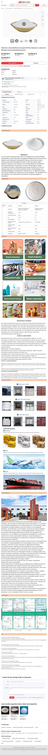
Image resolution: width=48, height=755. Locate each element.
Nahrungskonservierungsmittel (28, 8)
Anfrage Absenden (12, 63)
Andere (36, 727)
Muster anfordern (27, 65)
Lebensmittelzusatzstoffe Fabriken (18, 738)
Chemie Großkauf (38, 741)
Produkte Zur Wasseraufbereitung (19, 727)
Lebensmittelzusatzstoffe (28, 727)
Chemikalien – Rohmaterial (6, 727)
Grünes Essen (18, 741)
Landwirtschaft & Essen (9, 8)
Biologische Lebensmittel (27, 741)
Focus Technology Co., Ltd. (23, 747)
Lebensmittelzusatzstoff (18, 8)
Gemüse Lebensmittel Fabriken (7, 741)
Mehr (2, 743)
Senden (11, 697)
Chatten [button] (36, 63)
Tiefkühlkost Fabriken (6, 738)
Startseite (2, 8)
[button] (43, 94)
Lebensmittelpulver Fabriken (32, 738)
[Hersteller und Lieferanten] (24, 2)
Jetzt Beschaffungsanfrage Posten (36, 697)
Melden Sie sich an (5, 86)
